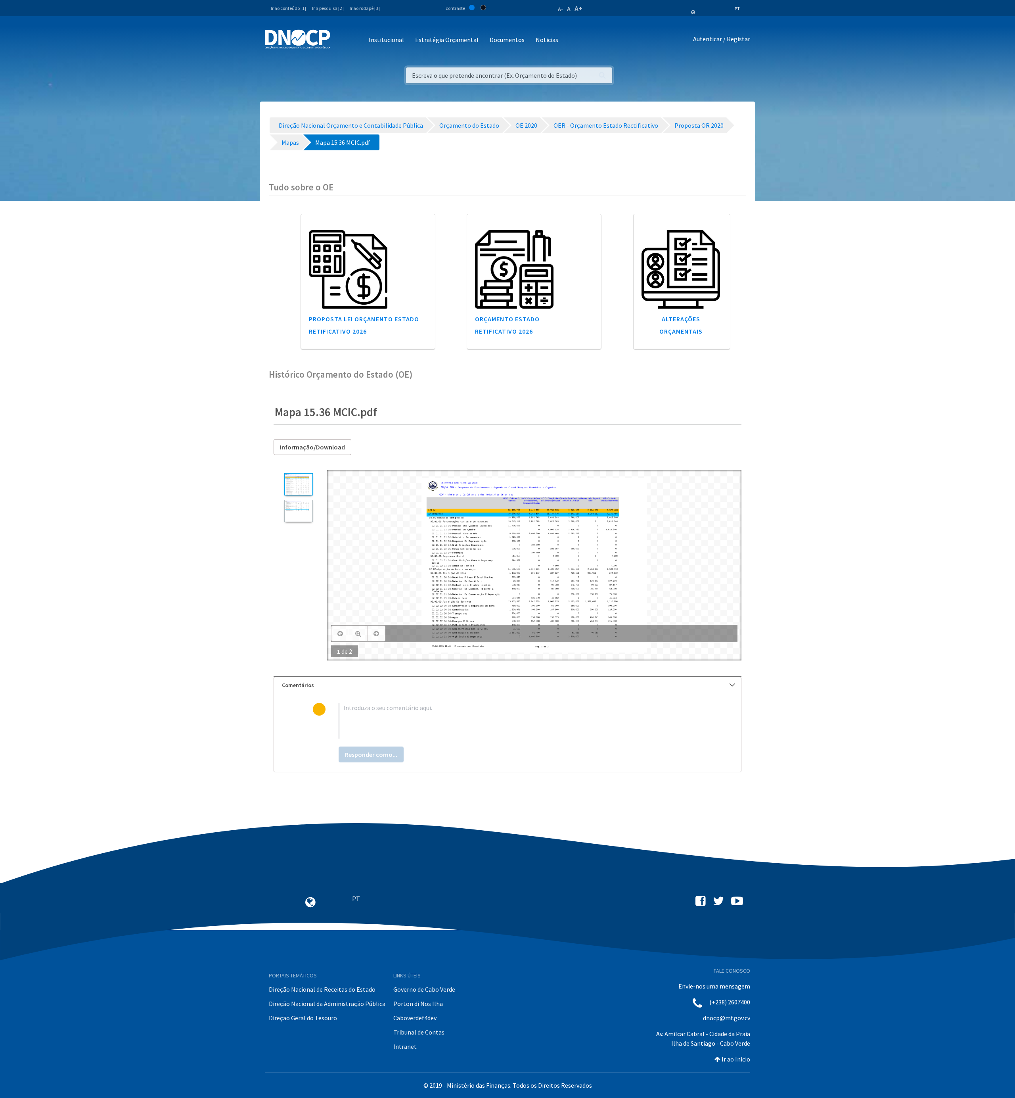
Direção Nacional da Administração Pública (327, 1004)
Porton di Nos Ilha (418, 1004)
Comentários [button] (298, 685)
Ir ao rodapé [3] (365, 8)
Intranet (405, 1046)
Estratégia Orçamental (447, 40)
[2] (298, 511)
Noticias (547, 40)
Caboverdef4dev (415, 1018)
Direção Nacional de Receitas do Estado (322, 989)
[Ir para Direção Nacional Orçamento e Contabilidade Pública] (297, 39)
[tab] (507, 685)
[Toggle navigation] (340, 40)
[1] (298, 484)
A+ (578, 8)
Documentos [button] (507, 40)
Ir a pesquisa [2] (328, 8)
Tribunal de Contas (418, 1032)
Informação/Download (312, 447)
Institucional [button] (386, 40)
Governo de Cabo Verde (424, 989)
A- (560, 9)
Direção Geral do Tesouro (303, 1018)
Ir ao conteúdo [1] (288, 8)
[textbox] (520, 721)
